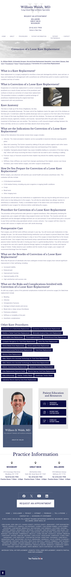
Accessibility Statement (41, 516)
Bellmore (35, 19)
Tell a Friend (60, 513)
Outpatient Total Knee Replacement (41, 367)
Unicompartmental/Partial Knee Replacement (17, 350)
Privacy (28, 513)
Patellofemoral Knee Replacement (55, 337)
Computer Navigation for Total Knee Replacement (18, 342)
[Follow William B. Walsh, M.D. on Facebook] (24, 496)
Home (8, 513)
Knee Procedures (25, 64)
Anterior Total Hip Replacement (15, 550)
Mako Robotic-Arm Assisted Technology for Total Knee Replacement (25, 358)
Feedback (47, 513)
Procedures (9, 64)
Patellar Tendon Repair (24, 375)
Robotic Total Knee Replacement (42, 550)
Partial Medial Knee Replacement (13, 346)
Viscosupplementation (33, 337)
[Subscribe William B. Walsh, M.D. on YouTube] (39, 496)
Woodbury (35, 23)
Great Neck (35, 21)
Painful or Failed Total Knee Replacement (16, 333)
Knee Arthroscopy (8, 375)
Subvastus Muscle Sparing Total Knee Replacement (19, 380)
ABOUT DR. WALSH (18, 440)
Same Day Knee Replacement (48, 342)
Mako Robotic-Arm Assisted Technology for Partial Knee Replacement (25, 363)
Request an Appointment (35, 16)
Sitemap (37, 513)
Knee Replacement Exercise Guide (13, 371)
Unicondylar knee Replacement (12, 337)
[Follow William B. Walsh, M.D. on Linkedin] (46, 496)
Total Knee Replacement (43, 350)
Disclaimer (17, 513)
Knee (16, 64)
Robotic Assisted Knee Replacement (14, 367)
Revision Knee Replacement (11, 354)
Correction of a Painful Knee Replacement (46, 329)
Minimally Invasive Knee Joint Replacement (47, 333)
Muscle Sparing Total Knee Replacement (41, 371)
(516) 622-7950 (35, 28)
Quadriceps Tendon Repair (44, 375)
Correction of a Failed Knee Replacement (16, 329)
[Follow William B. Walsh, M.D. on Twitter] (31, 496)
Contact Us (24, 516)
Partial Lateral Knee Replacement (38, 346)
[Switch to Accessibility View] (2, 573)
